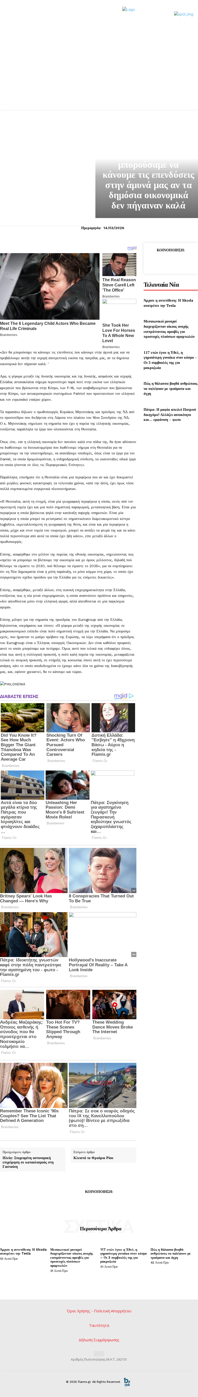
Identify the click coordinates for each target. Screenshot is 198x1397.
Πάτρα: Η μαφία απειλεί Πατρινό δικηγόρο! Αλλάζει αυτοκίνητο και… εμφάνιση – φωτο (170, 414)
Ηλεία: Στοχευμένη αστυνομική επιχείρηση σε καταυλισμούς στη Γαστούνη (28, 1162)
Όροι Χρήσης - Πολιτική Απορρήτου (99, 1310)
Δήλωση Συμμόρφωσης (99, 1339)
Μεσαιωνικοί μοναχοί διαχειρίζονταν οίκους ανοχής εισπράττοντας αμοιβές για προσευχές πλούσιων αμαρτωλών (169, 329)
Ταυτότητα (99, 1325)
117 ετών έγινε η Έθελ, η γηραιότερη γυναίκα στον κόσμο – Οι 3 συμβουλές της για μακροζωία (170, 360)
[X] (164, 261)
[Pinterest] (176, 261)
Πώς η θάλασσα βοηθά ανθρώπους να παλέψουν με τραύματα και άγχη (170, 388)
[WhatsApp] (188, 261)
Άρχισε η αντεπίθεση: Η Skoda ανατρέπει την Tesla (168, 303)
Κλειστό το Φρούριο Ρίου (93, 1158)
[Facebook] (152, 261)
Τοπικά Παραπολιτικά (148, 143)
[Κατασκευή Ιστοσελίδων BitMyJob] (127, 1382)
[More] (122, 1203)
